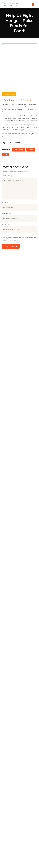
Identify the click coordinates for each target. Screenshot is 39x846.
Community (9, 94)
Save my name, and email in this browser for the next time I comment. (19, 239)
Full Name (5, 202)
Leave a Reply (7, 176)
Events (30, 150)
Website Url (6, 224)
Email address (7, 213)
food (5, 154)
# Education (15, 143)
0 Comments (26, 100)
